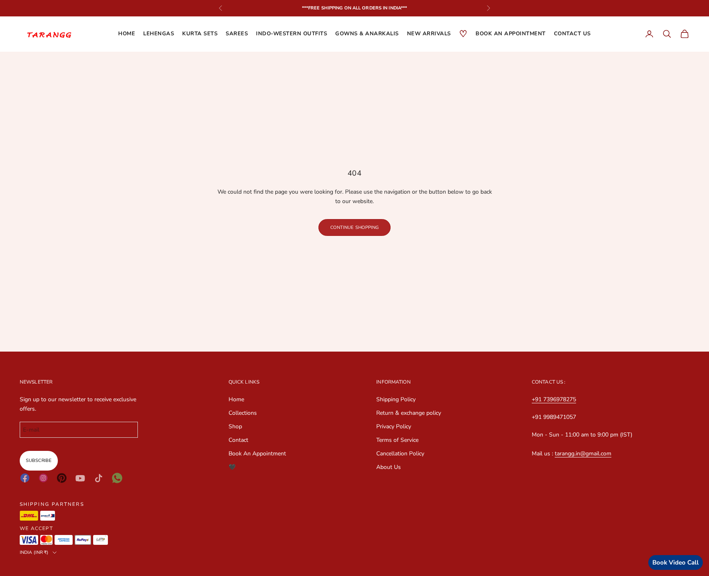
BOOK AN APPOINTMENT (511, 34)
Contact (238, 440)
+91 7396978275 (554, 399)
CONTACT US (572, 34)
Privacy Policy (393, 426)
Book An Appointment (257, 453)
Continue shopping (354, 227)
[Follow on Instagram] (43, 478)
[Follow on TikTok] (99, 478)
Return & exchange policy (408, 413)
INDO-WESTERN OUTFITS (291, 34)
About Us (388, 467)
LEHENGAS (158, 34)
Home (126, 34)
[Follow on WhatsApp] (117, 478)
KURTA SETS (199, 34)
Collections (243, 413)
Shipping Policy (396, 399)
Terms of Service (397, 440)
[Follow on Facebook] (25, 478)
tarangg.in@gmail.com (583, 453)
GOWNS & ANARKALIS (367, 34)
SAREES (237, 34)
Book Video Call (675, 562)
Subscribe (39, 460)
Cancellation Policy (400, 453)
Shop (235, 426)
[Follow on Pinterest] (62, 478)
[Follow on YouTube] (80, 478)
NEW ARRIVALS (429, 34)
